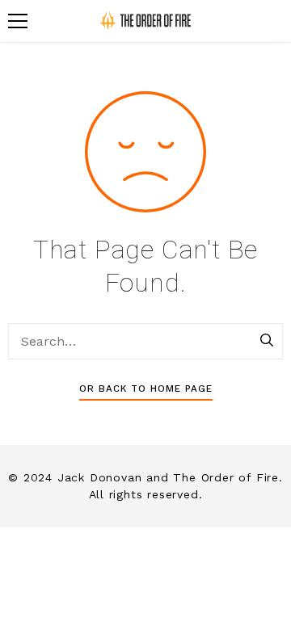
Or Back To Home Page (146, 388)
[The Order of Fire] (145, 21)
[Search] (267, 342)
